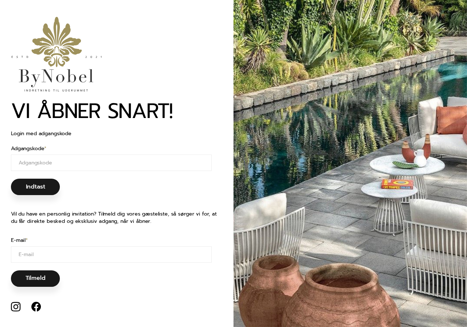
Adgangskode (28, 148)
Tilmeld (36, 278)
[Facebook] (36, 307)
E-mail (19, 240)
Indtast (35, 186)
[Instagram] (15, 307)
